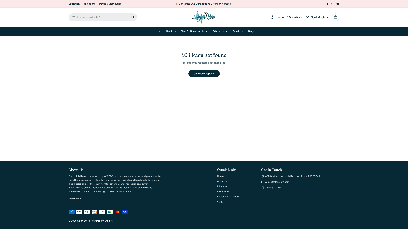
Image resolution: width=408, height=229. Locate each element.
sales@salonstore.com (277, 181)
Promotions (89, 3)
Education (74, 3)
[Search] (133, 17)
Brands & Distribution (109, 3)
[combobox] (103, 17)
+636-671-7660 (273, 187)
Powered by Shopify (102, 220)
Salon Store (83, 220)
